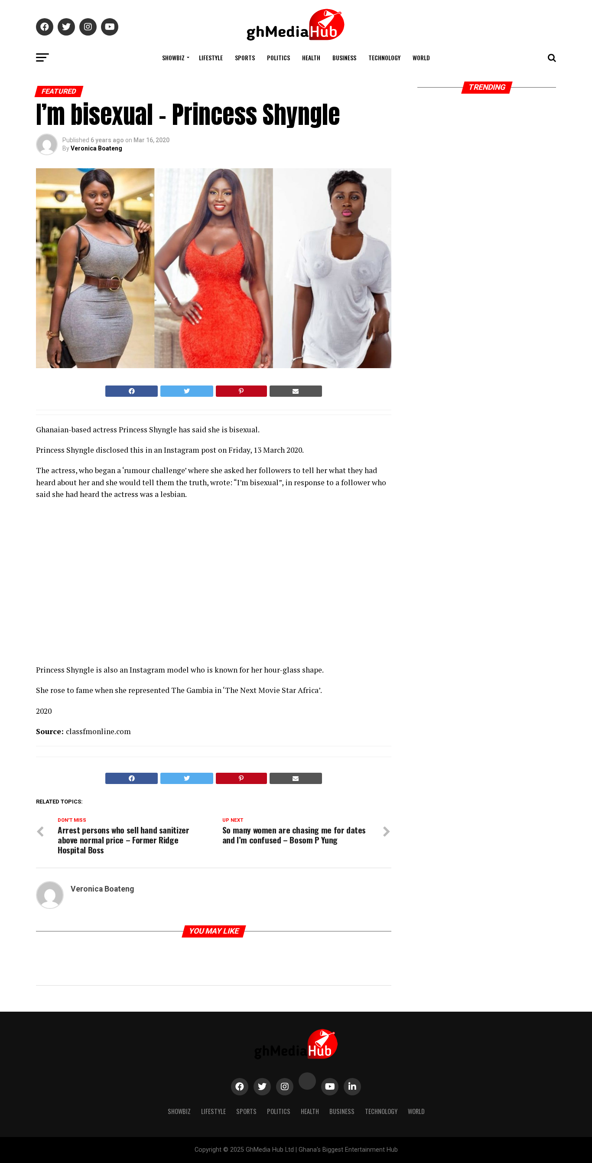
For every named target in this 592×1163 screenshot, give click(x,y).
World (421, 57)
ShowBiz (173, 57)
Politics (278, 57)
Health (311, 57)
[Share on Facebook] (131, 391)
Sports (245, 57)
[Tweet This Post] (186, 391)
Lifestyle (211, 57)
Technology (384, 57)
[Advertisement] (112, 584)
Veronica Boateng (96, 148)
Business (344, 57)
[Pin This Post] (241, 391)
